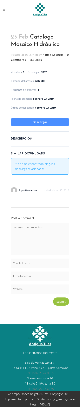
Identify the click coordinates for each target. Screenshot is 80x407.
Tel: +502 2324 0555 (40, 373)
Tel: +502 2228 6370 (40, 389)
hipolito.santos (53, 55)
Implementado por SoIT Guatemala (28, 399)
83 (36, 59)
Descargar (40, 122)
